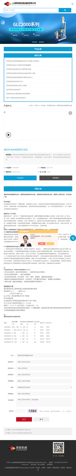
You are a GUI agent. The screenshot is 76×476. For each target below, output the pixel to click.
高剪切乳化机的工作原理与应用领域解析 (18, 65)
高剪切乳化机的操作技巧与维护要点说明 (18, 69)
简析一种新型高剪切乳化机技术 (16, 98)
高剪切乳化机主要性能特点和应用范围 (18, 93)
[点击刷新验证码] (32, 411)
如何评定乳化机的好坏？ (13, 89)
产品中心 (37, 105)
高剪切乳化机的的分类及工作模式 (16, 85)
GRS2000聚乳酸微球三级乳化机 (21, 429)
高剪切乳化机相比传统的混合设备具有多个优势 (20, 73)
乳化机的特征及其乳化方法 (14, 81)
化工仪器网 (41, 464)
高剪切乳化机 (51, 105)
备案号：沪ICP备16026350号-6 (58, 462)
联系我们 (56, 178)
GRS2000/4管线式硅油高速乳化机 (21, 433)
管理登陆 (50, 464)
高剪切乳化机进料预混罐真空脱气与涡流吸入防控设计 (22, 61)
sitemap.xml (25, 464)
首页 (31, 105)
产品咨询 (20, 178)
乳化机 (43, 105)
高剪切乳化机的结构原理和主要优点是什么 (19, 77)
